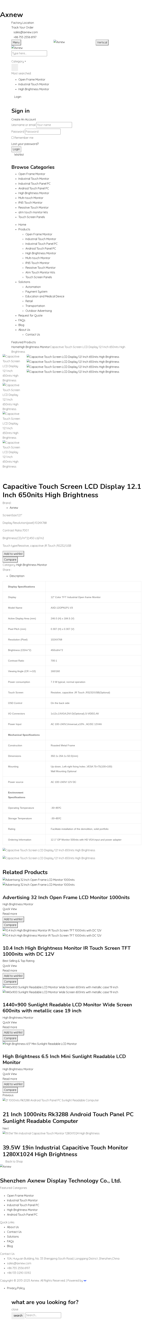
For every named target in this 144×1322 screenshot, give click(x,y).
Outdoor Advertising (38, 310)
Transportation (35, 306)
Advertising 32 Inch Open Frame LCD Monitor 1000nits (66, 897)
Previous (8, 1095)
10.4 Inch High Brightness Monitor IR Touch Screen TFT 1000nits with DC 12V (67, 951)
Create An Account (23, 119)
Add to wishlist (13, 553)
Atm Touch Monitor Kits (40, 272)
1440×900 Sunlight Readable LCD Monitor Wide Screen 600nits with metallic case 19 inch (67, 1007)
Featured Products (23, 342)
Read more (10, 913)
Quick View (10, 909)
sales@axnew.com (26, 32)
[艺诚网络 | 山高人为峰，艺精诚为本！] (85, 1280)
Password (17, 131)
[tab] (75, 576)
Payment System (36, 291)
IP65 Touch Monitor (37, 263)
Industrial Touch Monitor (33, 84)
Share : (7, 569)
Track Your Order (22, 27)
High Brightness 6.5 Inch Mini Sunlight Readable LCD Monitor (64, 1059)
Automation (33, 287)
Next (6, 1128)
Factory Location (22, 22)
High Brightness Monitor (33, 89)
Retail (29, 301)
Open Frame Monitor (31, 79)
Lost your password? (25, 144)
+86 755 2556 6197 (25, 37)
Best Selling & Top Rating (18, 961)
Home (15, 347)
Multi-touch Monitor (37, 258)
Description (17, 576)
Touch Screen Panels (38, 277)
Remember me (23, 137)
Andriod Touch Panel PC (40, 248)
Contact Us (32, 334)
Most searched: (21, 73)
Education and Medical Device (44, 296)
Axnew (11, 15)
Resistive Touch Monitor (40, 267)
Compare (10, 559)
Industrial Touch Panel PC (41, 243)
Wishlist (19, 154)
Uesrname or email (23, 125)
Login (17, 96)
